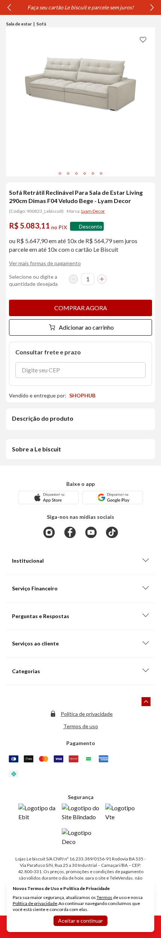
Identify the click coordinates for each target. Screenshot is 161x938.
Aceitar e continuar (80, 920)
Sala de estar (19, 24)
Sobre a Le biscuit (36, 449)
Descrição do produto (42, 418)
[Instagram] (49, 532)
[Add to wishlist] (143, 39)
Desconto (90, 226)
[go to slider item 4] (93, 173)
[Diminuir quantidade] (73, 279)
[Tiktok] (112, 532)
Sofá (41, 24)
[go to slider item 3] (84, 173)
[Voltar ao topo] (146, 701)
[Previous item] (8, 7)
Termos (104, 897)
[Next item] (152, 7)
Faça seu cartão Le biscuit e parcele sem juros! (80, 7)
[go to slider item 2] (76, 173)
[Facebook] (70, 532)
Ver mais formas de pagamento (45, 263)
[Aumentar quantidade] (101, 279)
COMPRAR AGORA (80, 307)
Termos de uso (80, 726)
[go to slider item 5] (101, 173)
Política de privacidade (87, 714)
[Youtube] (91, 532)
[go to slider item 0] (60, 173)
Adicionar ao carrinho (86, 327)
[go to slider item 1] (68, 173)
